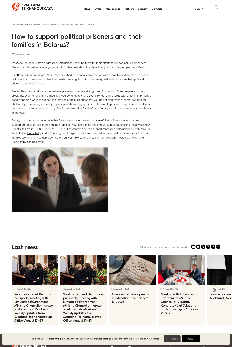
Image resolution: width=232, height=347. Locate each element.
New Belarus (113, 8)
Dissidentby (73, 129)
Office (98, 8)
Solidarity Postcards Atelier (121, 137)
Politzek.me (42, 129)
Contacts (157, 8)
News (87, 8)
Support (142, 8)
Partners (129, 8)
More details (172, 339)
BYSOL (54, 129)
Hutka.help (33, 133)
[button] (214, 290)
